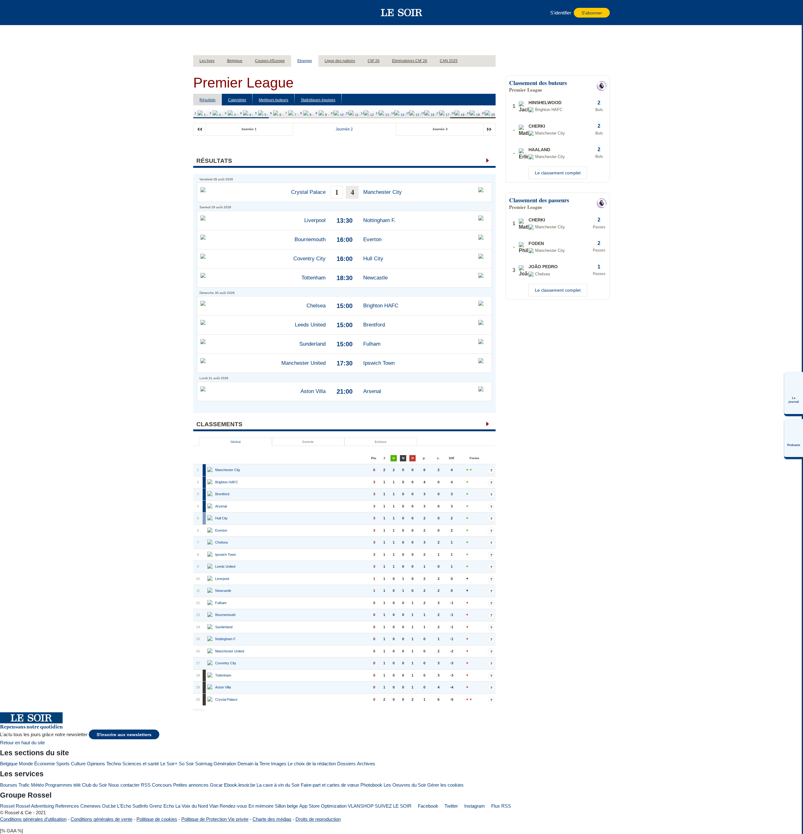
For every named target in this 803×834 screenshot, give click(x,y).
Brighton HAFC (380, 306)
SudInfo (140, 806)
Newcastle (375, 278)
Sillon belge (286, 806)
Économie (44, 763)
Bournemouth (310, 239)
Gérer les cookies (445, 785)
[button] (201, 12)
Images (278, 763)
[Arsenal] (210, 507)
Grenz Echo (161, 806)
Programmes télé (63, 785)
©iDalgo (199, 709)
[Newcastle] (210, 591)
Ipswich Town (379, 363)
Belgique (9, 763)
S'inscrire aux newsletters (124, 734)
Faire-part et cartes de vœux (330, 785)
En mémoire (261, 806)
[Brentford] (210, 494)
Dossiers (346, 763)
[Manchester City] (210, 470)
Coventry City (309, 259)
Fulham (371, 344)
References (67, 806)
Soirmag (203, 763)
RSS (146, 785)
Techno (113, 763)
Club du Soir (94, 785)
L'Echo (124, 806)
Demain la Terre (253, 763)
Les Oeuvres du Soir (405, 785)
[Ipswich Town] (210, 555)
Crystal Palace (308, 192)
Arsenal (372, 391)
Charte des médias (272, 819)
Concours (162, 785)
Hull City (373, 259)
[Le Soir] (402, 12)
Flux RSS (500, 806)
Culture (78, 763)
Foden (536, 243)
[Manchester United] (210, 651)
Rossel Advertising (35, 806)
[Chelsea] (210, 543)
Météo (37, 785)
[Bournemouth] (210, 615)
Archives (366, 763)
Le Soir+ (169, 763)
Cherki (537, 126)
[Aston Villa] (210, 687)
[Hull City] (210, 518)
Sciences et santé (140, 763)
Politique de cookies (156, 819)
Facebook (427, 806)
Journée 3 (440, 129)
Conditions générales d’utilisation (33, 819)
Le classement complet (558, 172)
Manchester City (382, 192)
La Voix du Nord (191, 806)
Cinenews (90, 806)
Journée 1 (249, 129)
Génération (225, 763)
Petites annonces (191, 785)
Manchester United (303, 363)
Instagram (474, 806)
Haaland (539, 149)
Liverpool (315, 220)
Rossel (7, 806)
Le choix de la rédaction (312, 763)
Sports (63, 763)
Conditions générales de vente (101, 819)
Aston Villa (313, 391)
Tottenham (313, 278)
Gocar (216, 785)
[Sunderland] (210, 627)
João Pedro (543, 266)
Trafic (24, 785)
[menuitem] (793, 393)
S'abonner (592, 13)
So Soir (186, 763)
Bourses (8, 785)
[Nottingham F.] (210, 639)
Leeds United (310, 325)
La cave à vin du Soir (278, 785)
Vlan (213, 806)
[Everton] (210, 531)
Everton (372, 239)
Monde (26, 763)
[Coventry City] (210, 663)
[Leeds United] (210, 567)
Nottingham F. (379, 220)
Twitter (450, 806)
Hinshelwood (545, 102)
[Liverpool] (210, 579)
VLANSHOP (361, 806)
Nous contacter (124, 785)
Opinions (96, 763)
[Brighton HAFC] (210, 482)
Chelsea (316, 306)
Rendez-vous (233, 806)
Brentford (374, 325)
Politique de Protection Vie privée (214, 819)
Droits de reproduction (318, 819)
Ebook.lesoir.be (239, 785)
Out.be (109, 806)
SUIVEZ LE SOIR (393, 806)
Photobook (371, 785)
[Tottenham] (210, 676)
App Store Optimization (323, 806)
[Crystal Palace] (210, 700)
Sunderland (312, 344)
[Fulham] (210, 603)
